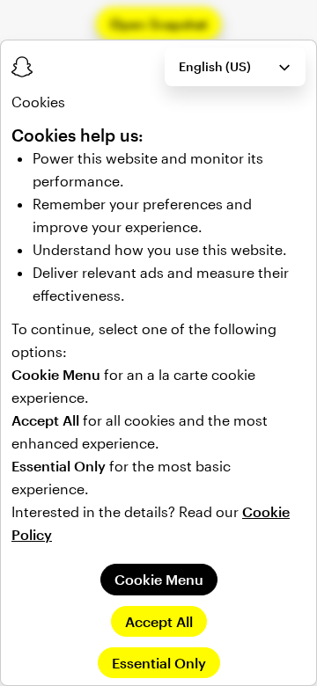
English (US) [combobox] (215, 66)
